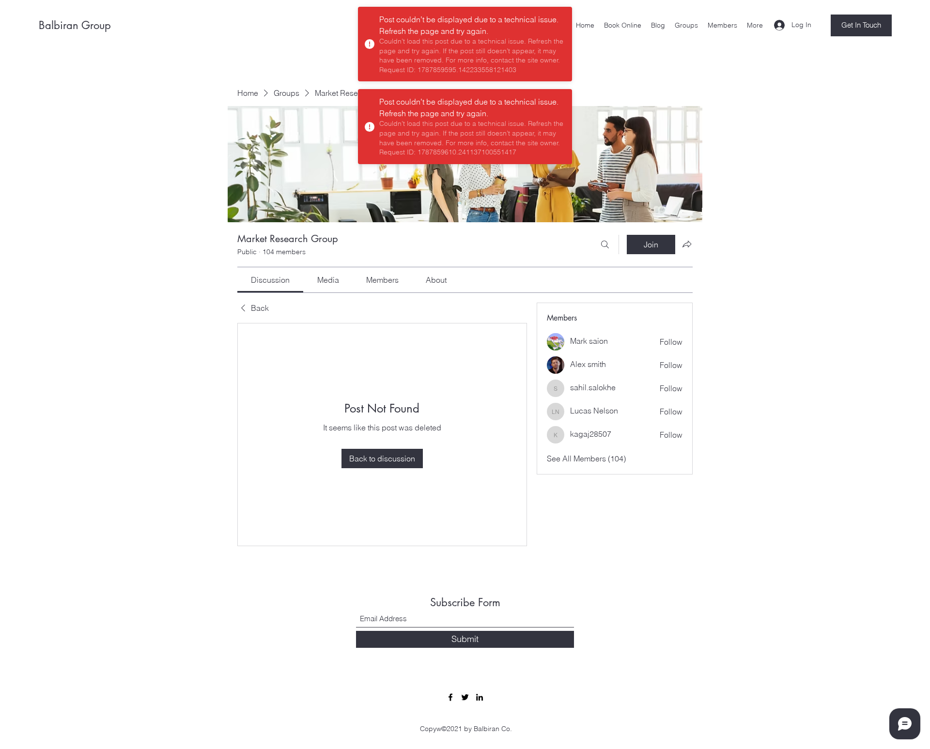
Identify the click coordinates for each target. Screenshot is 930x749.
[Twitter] (465, 697)
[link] (270, 280)
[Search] (605, 244)
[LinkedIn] (479, 697)
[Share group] (687, 244)
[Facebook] (450, 697)
